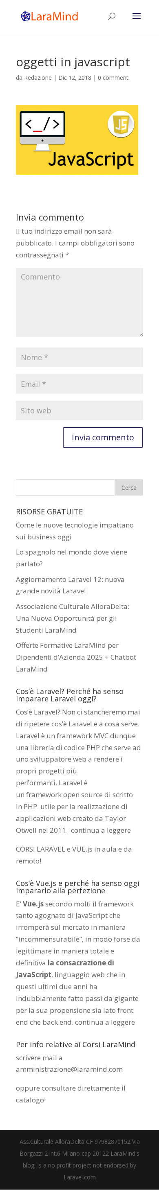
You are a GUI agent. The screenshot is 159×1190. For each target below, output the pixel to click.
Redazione (38, 77)
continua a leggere (101, 830)
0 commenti (114, 77)
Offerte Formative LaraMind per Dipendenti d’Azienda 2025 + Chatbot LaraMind (76, 657)
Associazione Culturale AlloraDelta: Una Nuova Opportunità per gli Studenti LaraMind (72, 618)
